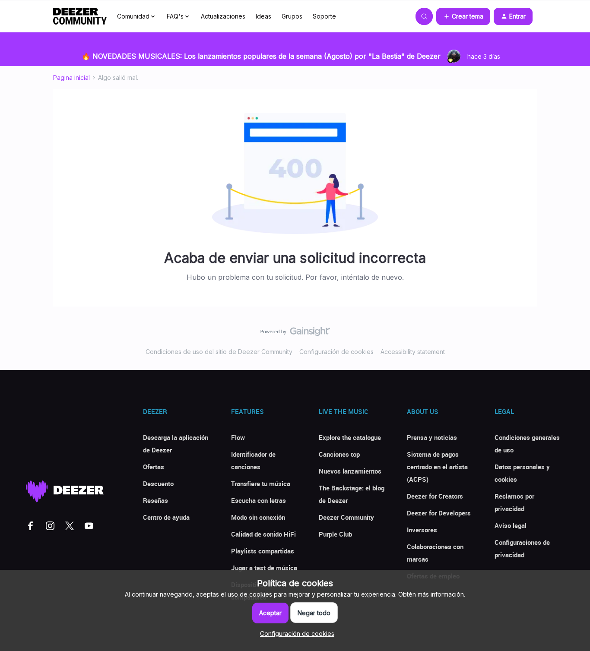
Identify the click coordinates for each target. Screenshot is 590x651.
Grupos (292, 16)
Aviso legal (511, 525)
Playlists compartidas (262, 551)
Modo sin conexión (258, 517)
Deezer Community (346, 517)
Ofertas (153, 466)
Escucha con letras (258, 500)
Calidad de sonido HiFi (263, 534)
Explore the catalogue (350, 437)
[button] (463, 16)
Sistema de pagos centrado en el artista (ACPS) (437, 467)
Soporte (324, 16)
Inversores (422, 529)
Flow (238, 437)
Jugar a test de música (264, 567)
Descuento (158, 483)
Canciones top (339, 454)
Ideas (263, 16)
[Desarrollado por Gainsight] (295, 333)
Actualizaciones (223, 16)
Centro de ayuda (166, 517)
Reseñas (155, 500)
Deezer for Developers (439, 513)
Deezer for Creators (435, 496)
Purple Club (335, 534)
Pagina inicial (71, 77)
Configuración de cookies (336, 351)
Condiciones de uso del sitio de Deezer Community (219, 351)
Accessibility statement (413, 351)
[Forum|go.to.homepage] (80, 16)
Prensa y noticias (432, 437)
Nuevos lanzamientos (350, 471)
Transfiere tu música (260, 483)
